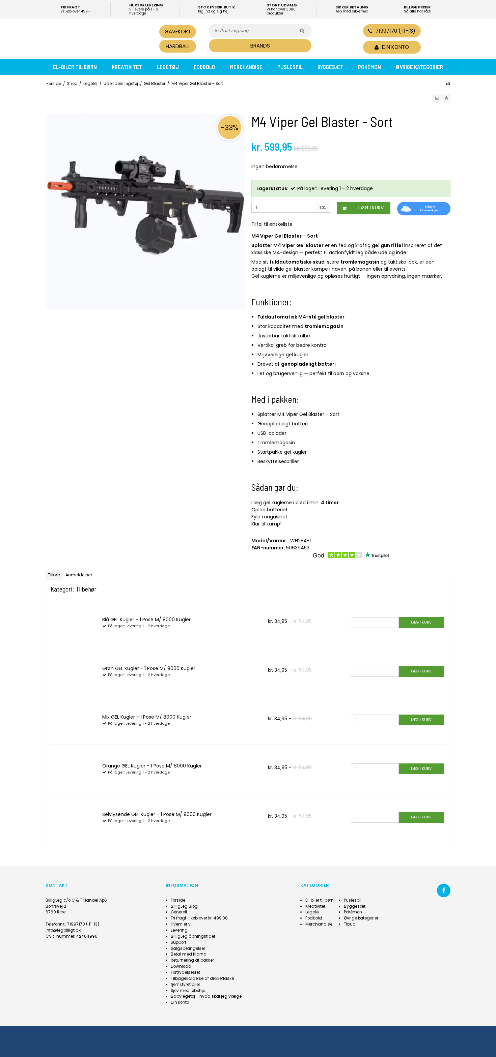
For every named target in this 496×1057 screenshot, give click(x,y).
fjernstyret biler (185, 984)
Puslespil (290, 66)
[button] (437, 98)
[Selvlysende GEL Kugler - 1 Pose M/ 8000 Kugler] (73, 816)
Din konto (180, 1002)
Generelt (179, 912)
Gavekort (178, 31)
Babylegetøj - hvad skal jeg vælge (206, 996)
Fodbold (204, 66)
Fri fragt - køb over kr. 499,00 (199, 918)
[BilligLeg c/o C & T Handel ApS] (92, 38)
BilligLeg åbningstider (193, 936)
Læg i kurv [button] (371, 207)
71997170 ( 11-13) (395, 30)
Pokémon (369, 66)
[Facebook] (443, 890)
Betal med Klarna (188, 954)
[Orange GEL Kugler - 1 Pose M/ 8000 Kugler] (73, 767)
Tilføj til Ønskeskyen (429, 208)
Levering (179, 930)
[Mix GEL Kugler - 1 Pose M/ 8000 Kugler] (73, 719)
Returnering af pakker (192, 960)
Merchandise (246, 66)
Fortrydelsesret (185, 972)
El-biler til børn (75, 66)
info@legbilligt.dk (63, 930)
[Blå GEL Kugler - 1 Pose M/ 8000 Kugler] (73, 621)
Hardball (178, 46)
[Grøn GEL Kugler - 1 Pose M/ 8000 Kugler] (73, 670)
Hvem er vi (181, 924)
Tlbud (350, 924)
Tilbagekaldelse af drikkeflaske (202, 978)
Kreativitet (127, 66)
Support (178, 942)
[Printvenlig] (447, 83)
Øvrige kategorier (419, 66)
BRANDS (260, 45)
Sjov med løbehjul (188, 990)
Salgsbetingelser (188, 948)
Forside (178, 900)
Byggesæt (330, 66)
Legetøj (168, 66)
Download (181, 966)
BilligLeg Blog (184, 906)
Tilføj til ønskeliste (272, 224)
